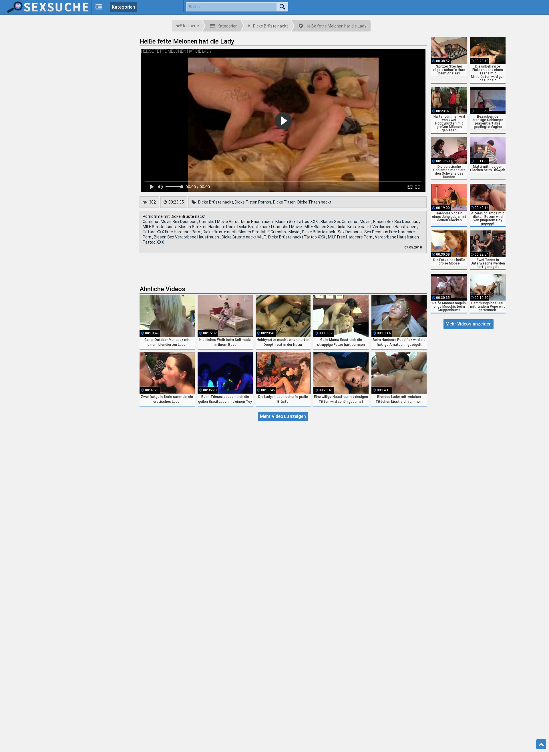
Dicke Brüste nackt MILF (244, 237)
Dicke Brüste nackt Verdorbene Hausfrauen (377, 226)
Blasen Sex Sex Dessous (396, 221)
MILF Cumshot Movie (280, 232)
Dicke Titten (284, 202)
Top (541, 744)
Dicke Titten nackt (314, 202)
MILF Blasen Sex (320, 226)
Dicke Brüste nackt (215, 202)
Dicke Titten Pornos (253, 202)
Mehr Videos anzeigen (283, 416)
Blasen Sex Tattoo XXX (297, 221)
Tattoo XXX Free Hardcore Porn (172, 232)
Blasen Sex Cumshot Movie (346, 221)
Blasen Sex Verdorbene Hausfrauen (187, 237)
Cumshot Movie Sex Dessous (170, 221)
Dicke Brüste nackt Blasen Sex (231, 232)
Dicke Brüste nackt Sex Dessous (332, 232)
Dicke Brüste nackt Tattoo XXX (297, 237)
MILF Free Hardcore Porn (350, 237)
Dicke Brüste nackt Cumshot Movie (270, 226)
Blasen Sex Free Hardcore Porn (207, 226)
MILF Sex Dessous (160, 226)
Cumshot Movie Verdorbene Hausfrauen (236, 221)
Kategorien (123, 7)
